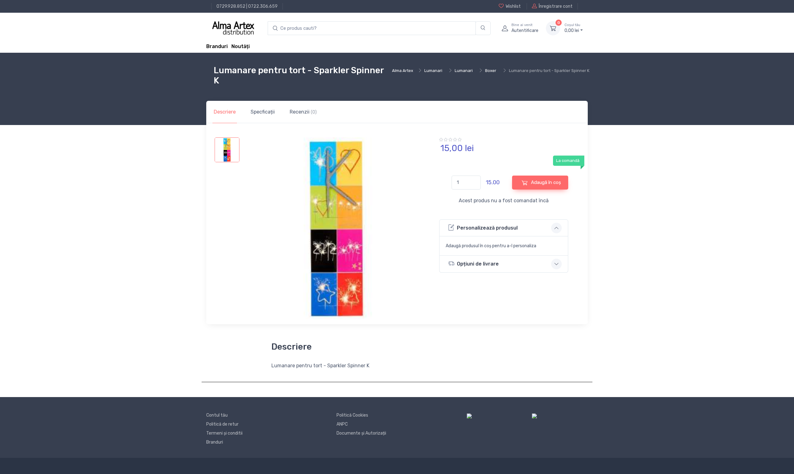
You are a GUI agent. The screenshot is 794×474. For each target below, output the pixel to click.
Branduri (217, 46)
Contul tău (217, 415)
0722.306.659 (263, 6)
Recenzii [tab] (303, 112)
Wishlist (513, 6)
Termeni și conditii (224, 433)
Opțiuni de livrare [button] (478, 264)
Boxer (490, 70)
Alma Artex (402, 70)
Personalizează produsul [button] (487, 228)
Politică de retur (222, 424)
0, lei (572, 28)
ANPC (342, 424)
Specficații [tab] (263, 112)
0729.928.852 (230, 6)
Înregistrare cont (556, 6)
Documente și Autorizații (361, 433)
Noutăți (240, 46)
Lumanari (433, 70)
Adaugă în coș (545, 182)
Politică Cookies (352, 415)
